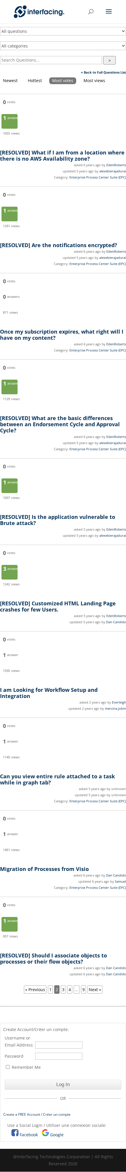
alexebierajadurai (112, 171)
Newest (10, 80)
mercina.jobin (115, 708)
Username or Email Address (19, 1041)
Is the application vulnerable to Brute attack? (57, 519)
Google (57, 1134)
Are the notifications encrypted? (58, 245)
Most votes (62, 80)
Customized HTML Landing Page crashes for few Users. (58, 606)
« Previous (35, 989)
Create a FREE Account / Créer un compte (37, 1114)
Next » (95, 989)
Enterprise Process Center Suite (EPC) (97, 177)
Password (14, 1056)
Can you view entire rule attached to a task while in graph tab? (57, 779)
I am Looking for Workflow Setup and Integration (49, 692)
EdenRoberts (116, 165)
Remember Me (26, 1067)
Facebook (29, 1134)
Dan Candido (116, 622)
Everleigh (119, 702)
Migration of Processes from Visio (44, 868)
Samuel (120, 881)
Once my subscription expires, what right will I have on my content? (61, 334)
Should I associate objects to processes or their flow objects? (53, 958)
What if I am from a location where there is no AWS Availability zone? (62, 155)
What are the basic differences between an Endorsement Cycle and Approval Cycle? (60, 424)
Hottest (35, 80)
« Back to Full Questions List (103, 72)
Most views (94, 80)
